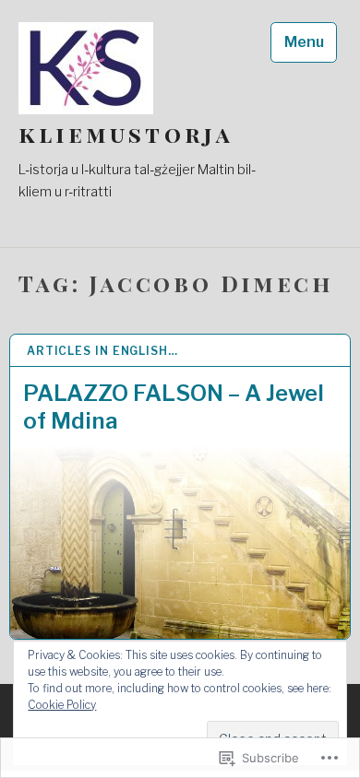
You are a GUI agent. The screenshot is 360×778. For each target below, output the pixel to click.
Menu (304, 42)
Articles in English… (102, 351)
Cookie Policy (62, 705)
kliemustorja (126, 134)
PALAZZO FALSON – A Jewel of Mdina (173, 407)
